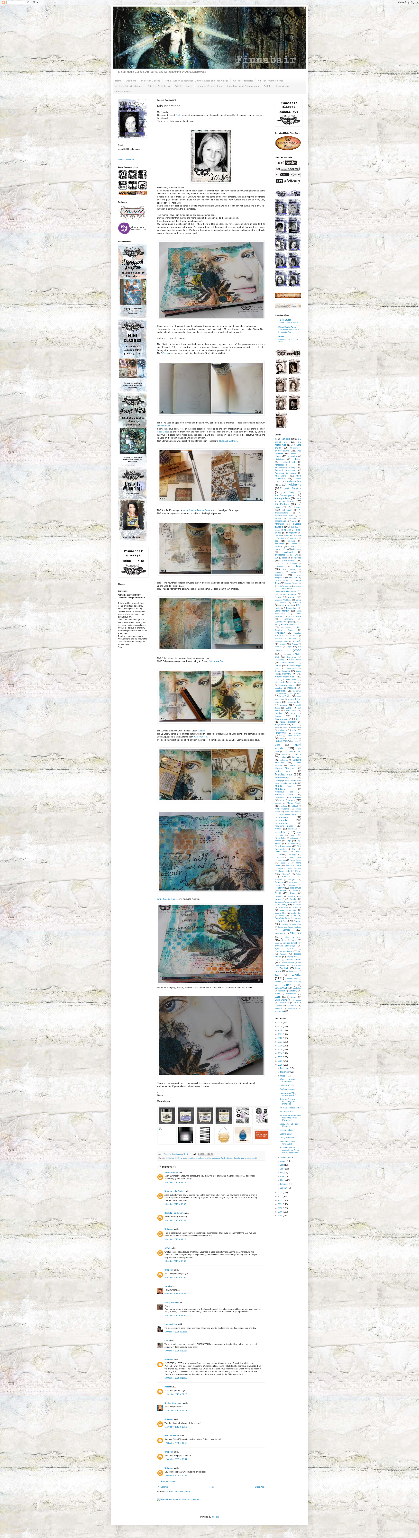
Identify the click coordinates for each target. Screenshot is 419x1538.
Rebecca (279, 882)
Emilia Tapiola (294, 616)
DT (280, 605)
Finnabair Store (281, 641)
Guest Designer (282, 671)
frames (283, 644)
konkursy (297, 733)
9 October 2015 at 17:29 (175, 1182)
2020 (280, 1046)
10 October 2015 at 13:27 (175, 1351)
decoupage (287, 589)
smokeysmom (171, 1172)
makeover (284, 760)
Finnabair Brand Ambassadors (243, 86)
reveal (283, 890)
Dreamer (282, 603)
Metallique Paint (284, 792)
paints (290, 857)
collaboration (280, 566)
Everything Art (280, 622)
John (299, 702)
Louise (283, 757)
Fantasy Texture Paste (291, 624)
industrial (278, 688)
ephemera (216, 1158)
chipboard (288, 552)
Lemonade (293, 738)
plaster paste (284, 871)
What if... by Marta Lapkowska (288, 1080)
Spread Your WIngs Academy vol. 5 (288, 1094)
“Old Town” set (200, 737)
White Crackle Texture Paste (196, 510)
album (293, 453)
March (283, 1180)
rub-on (290, 896)
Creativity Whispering (283, 586)
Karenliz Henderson (173, 1213)
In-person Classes (150, 80)
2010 (280, 1208)
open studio (279, 857)
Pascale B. (285, 863)
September (285, 1157)
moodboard (292, 829)
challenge (296, 549)
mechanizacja (282, 777)
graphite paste (291, 668)
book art (288, 535)
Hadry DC (286, 674)
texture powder (288, 963)
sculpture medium (288, 910)
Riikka (292, 893)
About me (131, 80)
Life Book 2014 (281, 741)
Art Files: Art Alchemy (159, 86)
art (280, 485)
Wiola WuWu (281, 1000)
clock (277, 563)
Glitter (278, 665)
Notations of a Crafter (174, 1191)
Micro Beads (294, 803)
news (293, 835)
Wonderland (284, 1003)
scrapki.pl (297, 907)
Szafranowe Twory (283, 951)
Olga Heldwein (292, 844)
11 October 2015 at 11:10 (175, 1410)
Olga (289, 841)
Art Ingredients (282, 498)
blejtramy (293, 533)
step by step (246, 1158)
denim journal (289, 594)
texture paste (293, 959)
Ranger (291, 879)
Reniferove (280, 888)
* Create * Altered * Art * (290, 1108)
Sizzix (293, 916)
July (282, 1165)
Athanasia (279, 524)
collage (201, 1158)
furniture (278, 647)
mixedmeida (281, 823)
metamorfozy (280, 797)
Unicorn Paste (292, 979)
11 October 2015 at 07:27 (175, 1394)
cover (293, 572)
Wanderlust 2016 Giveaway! (287, 1143)
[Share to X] (205, 1154)
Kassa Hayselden (288, 722)
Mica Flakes (295, 797)
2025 (280, 1026)
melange (278, 781)
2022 (280, 1038)
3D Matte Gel (163, 425)
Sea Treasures (286, 1111)
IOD (291, 694)
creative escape (281, 580)
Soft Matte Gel (216, 661)
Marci (167, 1387)
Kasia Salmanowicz (288, 717)
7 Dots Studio (284, 320)
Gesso (165, 353)
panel (299, 857)
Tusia (277, 975)
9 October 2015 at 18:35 (175, 1204)
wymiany (278, 1008)
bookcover (294, 538)
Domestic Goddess (283, 600)
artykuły (292, 518)
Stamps (201, 730)
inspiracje (291, 688)
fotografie (297, 641)
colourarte (279, 572)
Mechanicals (284, 774)
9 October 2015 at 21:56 (175, 1315)
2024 (280, 1030)
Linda (277, 745)
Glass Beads (295, 660)
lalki (280, 736)
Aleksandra (292, 456)
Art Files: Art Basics (243, 80)
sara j (167, 1286)
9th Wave (294, 448)
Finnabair (280, 632)
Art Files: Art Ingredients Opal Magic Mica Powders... (290, 1117)
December (285, 1068)
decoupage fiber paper (285, 591)
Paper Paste (295, 860)
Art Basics (170, 1158)
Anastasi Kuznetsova (285, 470)
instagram (297, 691)
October (284, 1076)
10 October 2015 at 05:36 (175, 1332)
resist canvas (295, 888)
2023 (280, 1034)
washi (277, 994)
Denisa (278, 597)
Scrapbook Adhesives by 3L (286, 902)
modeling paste (284, 826)
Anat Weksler (281, 476)
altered (297, 459)
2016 (280, 1061)
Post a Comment (168, 1481)
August (283, 1161)
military (284, 806)
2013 (280, 1196)
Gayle (178, 115)
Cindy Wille (294, 555)
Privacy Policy (122, 91)
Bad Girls (294, 527)
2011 (280, 1204)
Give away (291, 657)
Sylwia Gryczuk (284, 949)
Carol (167, 1340)
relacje (277, 885)
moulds (280, 832)
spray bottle (296, 924)
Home (118, 80)
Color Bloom (289, 569)
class (284, 557)
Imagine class (295, 682)
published (286, 877)
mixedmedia (281, 820)
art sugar (287, 510)
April (282, 1176)
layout (282, 738)
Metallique (280, 789)
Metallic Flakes (284, 786)
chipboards (280, 555)
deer (276, 594)
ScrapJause (283, 907)
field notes (286, 627)
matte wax (282, 771)
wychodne (291, 1005)
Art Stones (295, 507)
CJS (276, 558)
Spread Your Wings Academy (289, 927)
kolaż (294, 730)
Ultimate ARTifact (287, 1085)
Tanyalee (283, 954)
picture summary (294, 868)
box (276, 541)
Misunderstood (286, 1130)
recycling (293, 882)
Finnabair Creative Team (209, 86)
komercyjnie (280, 733)
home (277, 680)
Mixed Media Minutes (293, 812)
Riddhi (278, 893)
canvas (278, 546)
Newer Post (163, 1487)
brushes (291, 541)
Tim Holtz (284, 968)
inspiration (280, 690)
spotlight (285, 924)
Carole (277, 549)
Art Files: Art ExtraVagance (129, 86)
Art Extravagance (182, 1158)
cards (293, 547)
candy (294, 544)
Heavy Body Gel (284, 676)
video (287, 985)
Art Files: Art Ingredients (270, 80)
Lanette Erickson (293, 736)
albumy (278, 456)
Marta (292, 765)
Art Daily (289, 492)
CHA (285, 549)
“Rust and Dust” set (228, 441)
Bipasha (287, 530)
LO (299, 751)
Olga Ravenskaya (283, 846)
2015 (280, 1065)
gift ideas (287, 654)
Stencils (237, 1158)
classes (297, 557)
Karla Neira (291, 710)
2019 (280, 1049)
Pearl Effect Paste (293, 865)
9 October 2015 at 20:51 (175, 1277)
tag (299, 951)
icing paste (280, 682)
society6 (298, 918)
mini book (294, 806)
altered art (289, 462)
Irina (299, 694)
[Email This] (199, 1154)
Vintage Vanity (281, 988)
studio (277, 943)
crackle (208, 1158)
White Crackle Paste (167, 899)
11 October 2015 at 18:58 (175, 1427)
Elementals (291, 608)
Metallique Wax (284, 794)
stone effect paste (289, 940)
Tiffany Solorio (295, 965)
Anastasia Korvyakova (285, 473)
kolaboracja (282, 730)
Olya (294, 849)
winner (294, 997)
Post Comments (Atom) (179, 1492)
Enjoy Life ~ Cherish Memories (289, 1125)
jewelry (290, 702)
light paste (294, 741)
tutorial (254, 1158)
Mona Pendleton (171, 1435)
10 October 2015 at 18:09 (175, 1378)
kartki (293, 713)
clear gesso (288, 560)
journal (283, 705)
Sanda (293, 899)
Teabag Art (292, 957)
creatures (297, 586)
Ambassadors (281, 465)
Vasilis (278, 981)
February (284, 1184)
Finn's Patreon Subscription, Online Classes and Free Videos (196, 80)
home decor (291, 680)
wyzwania (279, 1011)
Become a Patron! (126, 160)
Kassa (298, 719)
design (291, 597)
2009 (280, 1212)
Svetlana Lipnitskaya (285, 946)
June (282, 1169)
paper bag (282, 860)
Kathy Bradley (171, 1302)
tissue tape (293, 971)
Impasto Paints (286, 685)
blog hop (278, 535)
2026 (280, 1023)
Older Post (259, 1487)
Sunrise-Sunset (290, 943)
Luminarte (296, 757)
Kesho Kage (296, 727)
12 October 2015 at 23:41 (175, 1459)
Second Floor (280, 913)
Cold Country (291, 563)
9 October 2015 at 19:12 (175, 1239)
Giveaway (279, 660)
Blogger (214, 1517)
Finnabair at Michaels (285, 638)
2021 (280, 1042)
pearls (280, 868)
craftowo (293, 577)
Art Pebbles (282, 504)
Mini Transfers (282, 809)
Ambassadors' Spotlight (286, 467)
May (282, 1172)
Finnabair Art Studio (290, 636)
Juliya (288, 708)
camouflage (279, 544)
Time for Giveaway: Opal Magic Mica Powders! (288, 1101)
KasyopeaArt (280, 724)
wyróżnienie (292, 1008)
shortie (281, 916)
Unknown (168, 1229)
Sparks (297, 921)
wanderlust (296, 988)
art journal (193, 1158)
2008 (280, 1215)
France (295, 644)
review (295, 890)
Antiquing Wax (294, 481)
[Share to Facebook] (208, 1154)
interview (282, 694)
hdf (297, 674)
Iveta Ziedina (285, 696)
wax (278, 996)
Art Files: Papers (183, 86)
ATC (294, 521)
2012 (280, 1200)
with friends (296, 1000)
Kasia (278, 716)
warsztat (281, 991)
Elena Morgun (282, 611)
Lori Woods (296, 754)
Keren (285, 727)
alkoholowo (279, 459)
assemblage (280, 521)
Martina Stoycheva (284, 768)
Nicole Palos (280, 838)
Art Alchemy (292, 484)
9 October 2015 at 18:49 (175, 1220)
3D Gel (286, 439)
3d (276, 439)
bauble (277, 530)
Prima (281, 337)
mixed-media (281, 817)
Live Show (288, 752)
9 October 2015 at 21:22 (175, 1294)
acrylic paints (282, 450)
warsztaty (293, 991)
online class (281, 852)
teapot (277, 960)
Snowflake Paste (282, 918)
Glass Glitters (287, 662)
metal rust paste (289, 783)
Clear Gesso (163, 432)
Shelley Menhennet (173, 1403)
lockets (284, 755)
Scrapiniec (297, 905)
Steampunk (280, 933)
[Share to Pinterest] (211, 1154)
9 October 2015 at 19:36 (175, 1261)
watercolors (291, 994)
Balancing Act (286, 1134)
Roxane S (279, 896)
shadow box (296, 913)
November (285, 1072)
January (284, 1188)
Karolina (278, 713)
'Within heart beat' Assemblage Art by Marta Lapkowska (289, 1150)
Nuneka (278, 841)
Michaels (278, 803)
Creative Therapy (291, 583)
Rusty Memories (287, 1138)
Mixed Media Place (287, 327)
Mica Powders (287, 800)
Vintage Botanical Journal (288, 322)
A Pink (167, 1248)
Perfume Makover (288, 1089)
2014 (280, 1193)
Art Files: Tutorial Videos (276, 86)
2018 (280, 1053)
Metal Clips (289, 781)
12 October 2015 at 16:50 (175, 1443)
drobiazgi (297, 603)
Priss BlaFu (286, 874)
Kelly (277, 727)
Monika (278, 829)
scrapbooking (281, 904)
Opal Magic (292, 854)
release (291, 885)
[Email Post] (194, 1154)
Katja (294, 724)
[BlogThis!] (202, 1154)
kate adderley (170, 1324)
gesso (296, 650)
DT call (289, 605)
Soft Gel (282, 921)
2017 (280, 1057)
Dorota (298, 600)
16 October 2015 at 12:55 (175, 1476)
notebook (294, 838)
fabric (291, 622)
